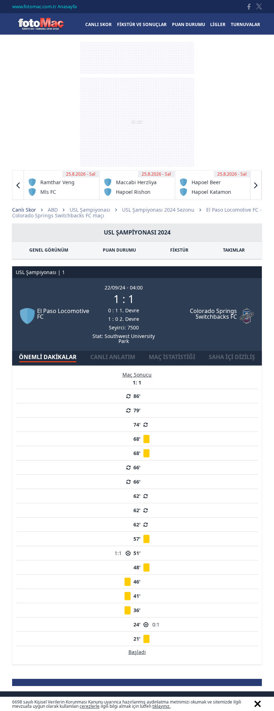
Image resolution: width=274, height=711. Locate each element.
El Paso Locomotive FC (63, 313)
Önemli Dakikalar (48, 357)
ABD (53, 209)
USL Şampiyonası (90, 209)
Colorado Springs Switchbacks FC (213, 313)
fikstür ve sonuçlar (142, 24)
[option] (62, 185)
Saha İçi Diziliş (232, 357)
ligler (217, 24)
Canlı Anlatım (112, 357)
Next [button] (256, 185)
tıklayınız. (161, 706)
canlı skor (98, 24)
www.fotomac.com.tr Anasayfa (44, 6)
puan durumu (188, 24)
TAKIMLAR (234, 250)
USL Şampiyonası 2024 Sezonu (158, 209)
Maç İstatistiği (172, 357)
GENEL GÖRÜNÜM (48, 250)
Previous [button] (18, 185)
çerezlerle (90, 706)
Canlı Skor (40, 24)
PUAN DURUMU (119, 250)
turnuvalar (245, 24)
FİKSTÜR (179, 250)
